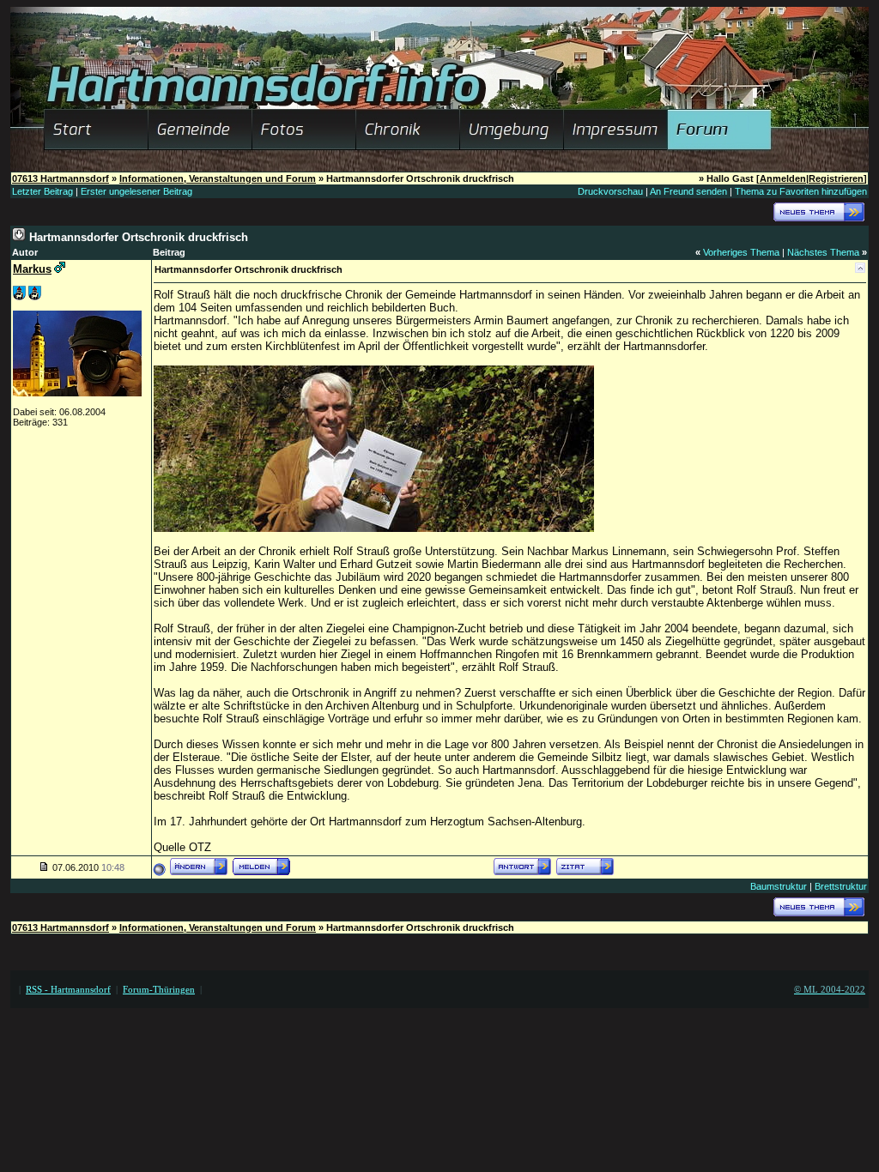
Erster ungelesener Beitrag (136, 191)
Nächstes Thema (823, 252)
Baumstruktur (778, 886)
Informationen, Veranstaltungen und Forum (217, 178)
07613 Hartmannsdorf (60, 178)
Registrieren (836, 178)
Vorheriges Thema (741, 252)
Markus (32, 269)
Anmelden (783, 178)
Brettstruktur (841, 886)
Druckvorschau (610, 191)
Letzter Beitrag (42, 191)
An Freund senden (688, 191)
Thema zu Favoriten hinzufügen (801, 191)
